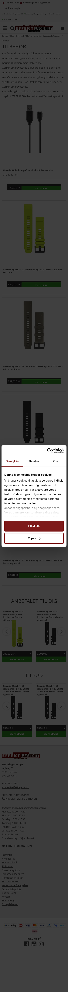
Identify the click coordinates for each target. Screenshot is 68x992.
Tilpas (32, 538)
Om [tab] (55, 461)
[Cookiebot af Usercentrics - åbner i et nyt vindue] (48, 450)
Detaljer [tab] (34, 461)
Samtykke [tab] (12, 461)
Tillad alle (34, 526)
